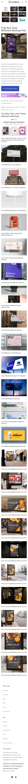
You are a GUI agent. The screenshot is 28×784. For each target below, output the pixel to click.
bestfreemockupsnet (9, 107)
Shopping (5, 690)
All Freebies (11, 100)
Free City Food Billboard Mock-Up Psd (14, 469)
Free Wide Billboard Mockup (10, 399)
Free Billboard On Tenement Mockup (13, 187)
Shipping (5, 738)
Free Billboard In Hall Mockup (11, 353)
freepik (23, 107)
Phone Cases (6, 711)
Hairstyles (5, 694)
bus (20, 107)
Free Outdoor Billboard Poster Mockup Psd (11, 306)
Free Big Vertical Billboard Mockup (12, 282)
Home (4, 703)
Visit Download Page (10, 89)
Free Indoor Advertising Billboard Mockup (12, 258)
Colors (4, 707)
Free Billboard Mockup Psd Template (13, 210)
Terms (4, 734)
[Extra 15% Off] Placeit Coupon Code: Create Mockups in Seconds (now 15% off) (13, 140)
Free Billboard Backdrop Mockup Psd (13, 446)
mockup (3, 109)
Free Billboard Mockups (6, 103)
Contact (5, 726)
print (7, 109)
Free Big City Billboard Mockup (11, 330)
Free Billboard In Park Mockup (11, 164)
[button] (2, 2)
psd (9, 109)
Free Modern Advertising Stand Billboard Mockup (11, 234)
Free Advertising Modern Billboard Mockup (12, 422)
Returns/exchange (7, 743)
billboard (17, 107)
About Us (5, 721)
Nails (4, 699)
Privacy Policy (6, 730)
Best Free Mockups (19, 100)
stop (12, 109)
